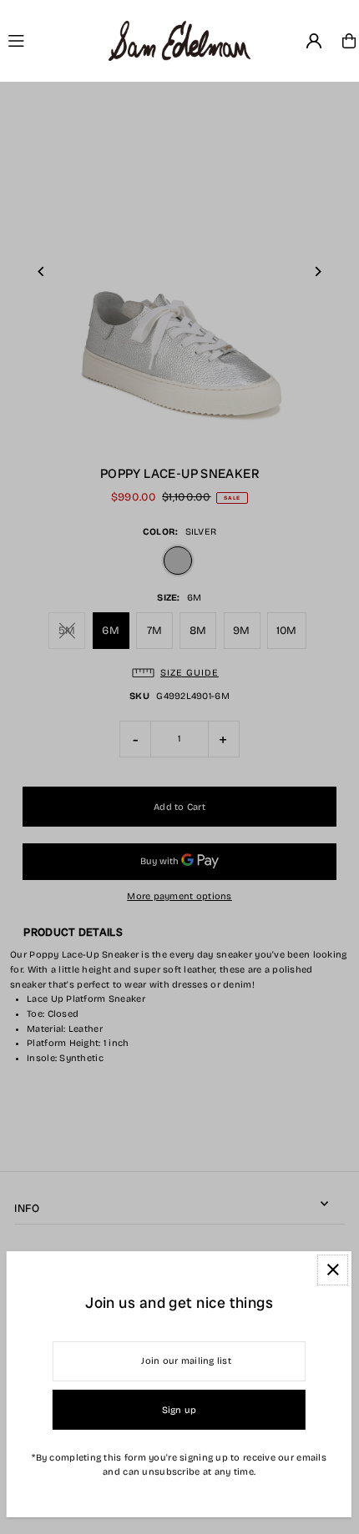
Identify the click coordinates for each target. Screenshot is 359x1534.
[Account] (313, 40)
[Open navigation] (51, 40)
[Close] (332, 1270)
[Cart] (349, 40)
